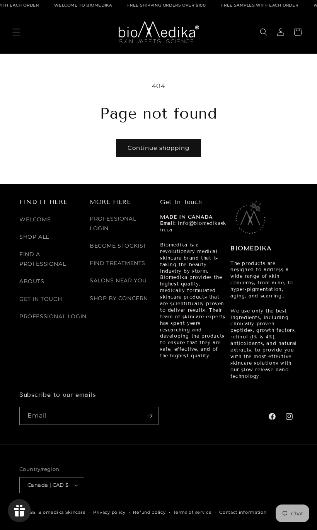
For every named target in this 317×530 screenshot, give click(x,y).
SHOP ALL (34, 236)
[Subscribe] (149, 416)
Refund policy (149, 512)
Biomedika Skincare (62, 512)
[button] (16, 32)
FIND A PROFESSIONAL (42, 259)
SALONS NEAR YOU (118, 280)
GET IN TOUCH (40, 299)
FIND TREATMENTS (117, 263)
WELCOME (35, 219)
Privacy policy (109, 512)
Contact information (242, 512)
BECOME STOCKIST (118, 245)
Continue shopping (158, 147)
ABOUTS (31, 281)
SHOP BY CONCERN (119, 298)
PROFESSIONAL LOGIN (53, 316)
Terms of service (192, 512)
